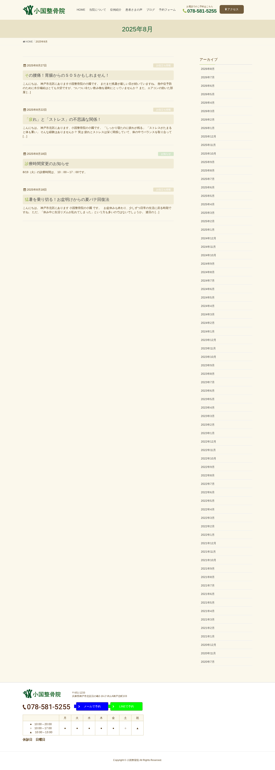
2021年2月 (208, 628)
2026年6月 (208, 85)
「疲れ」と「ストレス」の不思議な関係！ (63, 119)
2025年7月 (208, 179)
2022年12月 (208, 441)
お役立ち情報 (163, 65)
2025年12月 (208, 136)
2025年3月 (208, 212)
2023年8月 (208, 373)
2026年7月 (208, 77)
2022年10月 (208, 458)
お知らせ (166, 154)
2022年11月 (208, 450)
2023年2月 (208, 424)
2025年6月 (208, 187)
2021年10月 (208, 560)
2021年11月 (208, 551)
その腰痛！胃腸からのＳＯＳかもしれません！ (67, 75)
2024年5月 (208, 297)
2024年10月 (208, 255)
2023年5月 (208, 399)
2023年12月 (208, 340)
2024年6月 (208, 289)
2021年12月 (208, 543)
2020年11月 (208, 653)
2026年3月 (208, 111)
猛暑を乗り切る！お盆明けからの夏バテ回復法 (67, 199)
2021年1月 (208, 636)
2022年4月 (208, 509)
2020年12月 (208, 644)
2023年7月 (208, 382)
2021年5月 (208, 602)
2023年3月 (208, 416)
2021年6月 (208, 594)
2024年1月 (208, 331)
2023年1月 (208, 433)
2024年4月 (208, 306)
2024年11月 (208, 246)
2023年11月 (208, 348)
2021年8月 (208, 577)
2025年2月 (208, 221)
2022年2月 (208, 526)
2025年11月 (208, 145)
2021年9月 (208, 568)
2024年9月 (208, 263)
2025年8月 (208, 170)
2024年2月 (208, 322)
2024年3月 (208, 314)
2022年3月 (208, 517)
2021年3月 (208, 619)
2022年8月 (208, 475)
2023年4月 (208, 407)
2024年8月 (208, 272)
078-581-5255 (202, 11)
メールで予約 (92, 706)
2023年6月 (208, 390)
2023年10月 (208, 356)
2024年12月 (208, 238)
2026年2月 (208, 119)
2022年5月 (208, 500)
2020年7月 (208, 661)
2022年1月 (208, 534)
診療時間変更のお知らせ (47, 163)
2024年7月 (208, 280)
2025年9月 (208, 162)
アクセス (233, 9)
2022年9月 (208, 467)
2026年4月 (208, 102)
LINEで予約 (126, 706)
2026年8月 (208, 68)
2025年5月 (208, 195)
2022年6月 (208, 492)
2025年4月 (208, 204)
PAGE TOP (269, 741)
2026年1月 (208, 128)
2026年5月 (208, 94)
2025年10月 (208, 153)
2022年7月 (208, 483)
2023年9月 (208, 365)
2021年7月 (208, 585)
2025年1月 (208, 229)
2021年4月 (208, 611)
